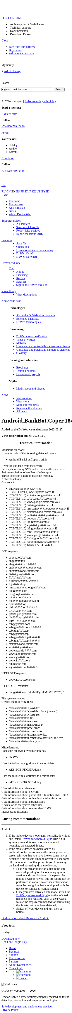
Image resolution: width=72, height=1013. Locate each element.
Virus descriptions (26, 294)
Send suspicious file (27, 227)
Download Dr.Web (21, 34)
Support (13, 954)
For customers (17, 958)
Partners (13, 961)
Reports (20, 278)
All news (21, 411)
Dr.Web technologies (28, 322)
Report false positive (28, 230)
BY (43, 191)
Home (12, 948)
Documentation (19, 30)
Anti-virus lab (17, 207)
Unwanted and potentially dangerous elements (43, 349)
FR (22, 191)
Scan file (21, 243)
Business (14, 951)
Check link (22, 246)
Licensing (22, 275)
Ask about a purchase (21, 53)
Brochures (22, 367)
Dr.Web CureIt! (25, 253)
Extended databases (27, 318)
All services (23, 223)
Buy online (15, 50)
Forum (5, 132)
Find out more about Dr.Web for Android (25, 918)
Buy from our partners (22, 46)
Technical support (20, 27)
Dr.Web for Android (36, 838)
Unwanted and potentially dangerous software (43, 346)
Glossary (21, 353)
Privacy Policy (9, 1009)
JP (30, 191)
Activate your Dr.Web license (27, 24)
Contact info (16, 968)
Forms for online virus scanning (34, 250)
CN (8, 191)
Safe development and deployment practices (27, 1006)
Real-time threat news (29, 408)
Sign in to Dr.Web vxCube (31, 284)
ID (47, 191)
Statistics (21, 281)
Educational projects (28, 374)
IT (26, 191)
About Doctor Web (20, 214)
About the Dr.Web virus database (35, 315)
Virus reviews (24, 398)
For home (14, 201)
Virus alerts (22, 401)
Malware (21, 343)
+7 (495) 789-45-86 (13, 126)
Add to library (12, 71)
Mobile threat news (27, 404)
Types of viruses (25, 339)
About (20, 271)
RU (3, 191)
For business (16, 204)
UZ (39, 191)
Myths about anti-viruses (30, 388)
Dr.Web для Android (32, 895)
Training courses (25, 370)
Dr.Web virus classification (31, 336)
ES (18, 191)
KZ (34, 191)
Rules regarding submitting (40, 101)
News (12, 211)
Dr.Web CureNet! (26, 256)
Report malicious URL (29, 233)
